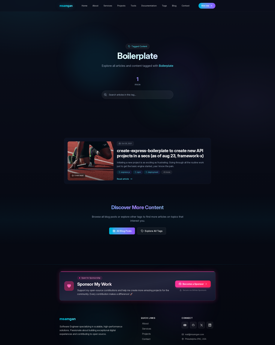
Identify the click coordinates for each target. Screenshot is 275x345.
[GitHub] (193, 325)
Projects (121, 5)
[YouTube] (185, 325)
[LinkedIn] (210, 325)
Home (84, 5)
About (95, 5)
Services (108, 5)
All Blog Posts (124, 231)
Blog (174, 5)
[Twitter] (201, 325)
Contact (185, 5)
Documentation (149, 5)
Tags (164, 5)
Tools (133, 5)
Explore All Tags (153, 231)
